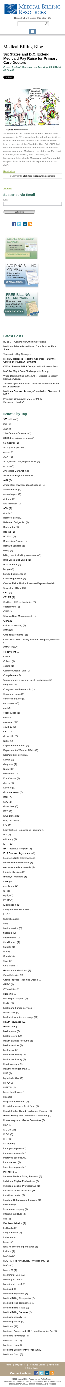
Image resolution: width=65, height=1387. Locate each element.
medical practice (13, 1321)
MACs (8, 1265)
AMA (7, 480)
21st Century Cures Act (17, 433)
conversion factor (14, 698)
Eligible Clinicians (14, 872)
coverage (10, 722)
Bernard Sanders (14, 545)
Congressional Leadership (19, 689)
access (8, 466)
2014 (7, 424)
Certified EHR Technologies (19, 602)
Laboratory (10, 1237)
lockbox (9, 1251)
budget (8, 569)
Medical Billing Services (17, 1312)
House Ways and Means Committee (24, 1120)
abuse (8, 452)
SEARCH (46, 23)
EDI (7, 834)
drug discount (12, 820)
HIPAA (8, 1082)
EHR (8, 843)
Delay (8, 741)
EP (6, 890)
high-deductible (13, 1078)
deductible (10, 736)
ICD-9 (8, 1134)
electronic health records (18, 862)
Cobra (8, 656)
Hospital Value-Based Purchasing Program (27, 1111)
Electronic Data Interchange (19, 858)
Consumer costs (13, 694)
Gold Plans (10, 965)
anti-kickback (12, 503)
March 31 (10, 1270)
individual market (14, 1195)
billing (8, 550)
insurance (10, 1204)
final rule (9, 932)
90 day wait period (14, 447)
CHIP (7, 611)
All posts (7, 188)
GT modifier (11, 989)
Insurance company (15, 1209)
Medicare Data (12, 1345)
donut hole (10, 806)
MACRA (9, 1256)
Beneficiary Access (15, 541)
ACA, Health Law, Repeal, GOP (21, 461)
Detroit (8, 759)
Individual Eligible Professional (21, 1181)
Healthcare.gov (13, 1064)
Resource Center (37, 1365)
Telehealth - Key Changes (16, 354)
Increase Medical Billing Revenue (22, 1176)
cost (7, 708)
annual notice (12, 489)
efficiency (10, 839)
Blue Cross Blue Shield (17, 559)
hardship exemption (15, 998)
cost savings (11, 712)
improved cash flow (15, 1157)
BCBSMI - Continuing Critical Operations (24, 341)
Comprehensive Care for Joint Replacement (28, 680)
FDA (7, 914)
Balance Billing (12, 517)
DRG (7, 811)
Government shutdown (17, 970)
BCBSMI (9, 536)
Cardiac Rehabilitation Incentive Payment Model (30, 583)
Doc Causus (11, 778)
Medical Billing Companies (19, 1298)
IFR (7, 1139)
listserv (8, 1242)
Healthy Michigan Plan (16, 1068)
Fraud (9, 956)
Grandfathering (13, 975)
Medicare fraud (13, 1354)
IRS (7, 1218)
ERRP (8, 900)
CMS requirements (15, 634)
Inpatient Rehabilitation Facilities (22, 1200)
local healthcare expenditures (20, 1246)
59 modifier (11, 442)
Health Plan (11, 1026)
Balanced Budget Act (16, 522)
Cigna (8, 620)
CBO (7, 592)
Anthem (9, 499)
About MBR (54, 1365)
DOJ (7, 797)
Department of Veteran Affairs (20, 750)
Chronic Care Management (19, 616)
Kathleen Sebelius (14, 1223)
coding (8, 666)
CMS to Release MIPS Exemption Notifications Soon (30, 366)
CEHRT (9, 597)
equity (8, 895)
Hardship (9, 993)
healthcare (10, 1050)
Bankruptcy (11, 527)
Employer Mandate (15, 876)
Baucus (9, 531)
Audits (8, 513)
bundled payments (14, 574)
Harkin (8, 1003)
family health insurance (17, 909)
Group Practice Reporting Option (22, 979)
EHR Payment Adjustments (19, 853)
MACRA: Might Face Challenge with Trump (25, 371)
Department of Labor (16, 745)
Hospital (9, 1097)
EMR (8, 881)
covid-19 (9, 726)
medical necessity (14, 1317)
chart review (11, 606)
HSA (7, 1125)
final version (11, 937)
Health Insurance (14, 1021)
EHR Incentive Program (17, 848)
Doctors (9, 787)
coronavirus (11, 703)
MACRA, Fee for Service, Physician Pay (26, 1260)
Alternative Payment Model (19, 475)
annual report (12, 494)
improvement (12, 1162)
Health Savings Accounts (18, 1040)
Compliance (12, 675)
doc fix (8, 783)
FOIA (7, 951)
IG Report (10, 1143)
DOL (7, 801)
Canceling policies (14, 578)
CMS (8, 630)
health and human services (19, 1008)
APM (7, 508)
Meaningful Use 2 (14, 1279)
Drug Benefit (11, 815)
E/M (7, 825)
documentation (13, 792)
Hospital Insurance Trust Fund (21, 1106)
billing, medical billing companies (22, 555)
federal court (11, 919)
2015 (7, 428)
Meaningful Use (14, 1274)
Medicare (10, 1326)
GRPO (8, 984)
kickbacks (10, 1228)
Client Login (29, 18)
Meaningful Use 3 (14, 1284)
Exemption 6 (11, 904)
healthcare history (14, 1059)
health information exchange (20, 1017)
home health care (14, 1092)
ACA (8, 456)
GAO (7, 961)
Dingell (8, 769)
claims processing (14, 625)
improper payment (14, 1148)
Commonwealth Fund (16, 670)
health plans (11, 1031)
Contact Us (44, 18)
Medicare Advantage (16, 1335)
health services (13, 1045)
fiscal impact (11, 942)
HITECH (9, 1087)
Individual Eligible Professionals (21, 1186)
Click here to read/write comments (39, 176)
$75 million (10, 419)
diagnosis (10, 764)
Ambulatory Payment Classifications (24, 485)
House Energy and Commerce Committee (27, 1115)
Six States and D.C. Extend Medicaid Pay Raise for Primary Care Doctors (30, 58)
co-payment (11, 651)
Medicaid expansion (15, 1293)
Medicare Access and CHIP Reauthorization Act (30, 1331)
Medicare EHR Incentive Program (22, 1349)
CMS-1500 (10, 647)
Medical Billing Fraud (16, 1307)
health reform (12, 1036)
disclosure (10, 773)
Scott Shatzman (24, 67)
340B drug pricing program (19, 438)
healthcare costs (14, 1054)
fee (6, 923)
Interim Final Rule (14, 1214)
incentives (10, 1171)
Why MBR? (20, 1365)
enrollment (10, 886)
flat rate (9, 947)
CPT (7, 731)
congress (10, 684)
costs (7, 717)
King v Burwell (12, 1232)
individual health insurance (19, 1190)
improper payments (15, 1153)
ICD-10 (9, 1129)
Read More (9, 171)
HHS (7, 1073)
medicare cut (12, 1340)
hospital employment (16, 1101)
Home (17, 18)
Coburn (9, 661)
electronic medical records (19, 867)
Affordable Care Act (16, 470)
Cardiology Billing (14, 588)
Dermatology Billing (15, 754)
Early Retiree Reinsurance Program (23, 830)
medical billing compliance (18, 1302)
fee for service (12, 928)
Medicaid (9, 1289)
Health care (11, 1012)
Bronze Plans (12, 564)
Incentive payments (15, 1167)
